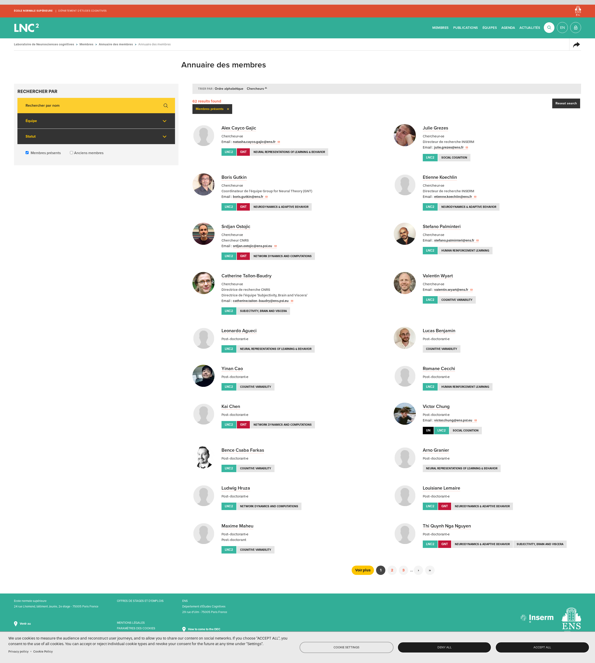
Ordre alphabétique (229, 89)
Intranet (575, 27)
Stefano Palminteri (442, 226)
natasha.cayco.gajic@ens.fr (254, 142)
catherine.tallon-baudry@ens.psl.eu (261, 301)
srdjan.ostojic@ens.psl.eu (252, 246)
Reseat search (566, 103)
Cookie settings (346, 647)
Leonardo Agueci (239, 331)
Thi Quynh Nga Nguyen (447, 526)
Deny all (444, 647)
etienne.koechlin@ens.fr (453, 197)
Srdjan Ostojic (235, 226)
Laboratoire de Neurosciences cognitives (27, 27)
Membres (440, 28)
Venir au (25, 624)
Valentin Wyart (438, 276)
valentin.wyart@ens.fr (451, 290)
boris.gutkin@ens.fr (248, 197)
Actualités (529, 28)
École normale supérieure (33, 10)
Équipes (490, 28)
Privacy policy (18, 651)
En (562, 27)
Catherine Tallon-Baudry (246, 276)
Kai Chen (230, 406)
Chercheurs (257, 89)
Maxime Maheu (237, 526)
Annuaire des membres (116, 44)
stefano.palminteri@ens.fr (454, 240)
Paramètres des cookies (136, 628)
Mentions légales (131, 623)
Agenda (508, 28)
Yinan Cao (232, 368)
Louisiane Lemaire (441, 488)
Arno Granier (436, 450)
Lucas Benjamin (439, 331)
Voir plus (362, 570)
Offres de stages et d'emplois (140, 601)
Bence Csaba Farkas (242, 450)
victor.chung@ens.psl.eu (453, 420)
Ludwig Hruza (235, 488)
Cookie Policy (43, 651)
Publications (465, 28)
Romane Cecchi (439, 368)
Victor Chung (436, 406)
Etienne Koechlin (440, 177)
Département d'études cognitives (82, 10)
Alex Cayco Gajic (238, 128)
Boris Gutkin (234, 177)
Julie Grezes (435, 128)
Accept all (542, 647)
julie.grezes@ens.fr (448, 147)
